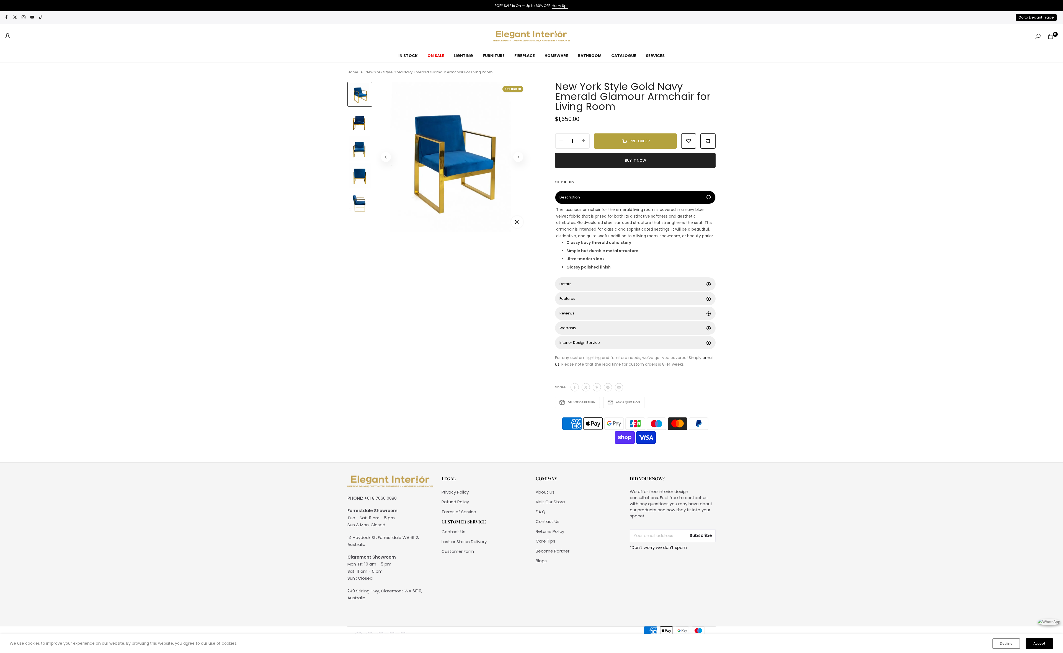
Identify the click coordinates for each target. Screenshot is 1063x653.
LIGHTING (463, 55)
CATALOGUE (623, 55)
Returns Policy (550, 531)
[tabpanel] (635, 241)
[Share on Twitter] (586, 387)
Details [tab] (565, 284)
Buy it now (635, 160)
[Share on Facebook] (575, 387)
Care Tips (545, 541)
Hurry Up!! (560, 5)
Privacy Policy (455, 492)
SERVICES (655, 55)
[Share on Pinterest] (597, 387)
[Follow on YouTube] (32, 17)
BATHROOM (590, 55)
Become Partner (552, 551)
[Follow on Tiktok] (40, 17)
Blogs (541, 561)
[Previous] (386, 157)
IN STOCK (408, 55)
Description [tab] (569, 197)
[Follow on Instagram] (23, 17)
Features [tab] (567, 298)
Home (352, 72)
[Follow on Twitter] (15, 17)
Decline (1006, 643)
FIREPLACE (524, 55)
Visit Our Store (550, 502)
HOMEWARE (556, 55)
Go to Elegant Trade (1036, 17)
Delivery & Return (581, 402)
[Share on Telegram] (608, 387)
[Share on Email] (619, 387)
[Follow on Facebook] (6, 17)
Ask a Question (628, 402)
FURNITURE (494, 55)
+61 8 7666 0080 (380, 498)
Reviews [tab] (566, 313)
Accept (1039, 643)
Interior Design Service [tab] (579, 342)
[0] (1050, 36)
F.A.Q (540, 512)
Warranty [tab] (567, 328)
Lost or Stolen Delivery (464, 541)
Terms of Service (459, 512)
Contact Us (453, 532)
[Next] (518, 157)
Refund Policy (455, 502)
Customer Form (458, 551)
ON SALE (435, 55)
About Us (545, 492)
